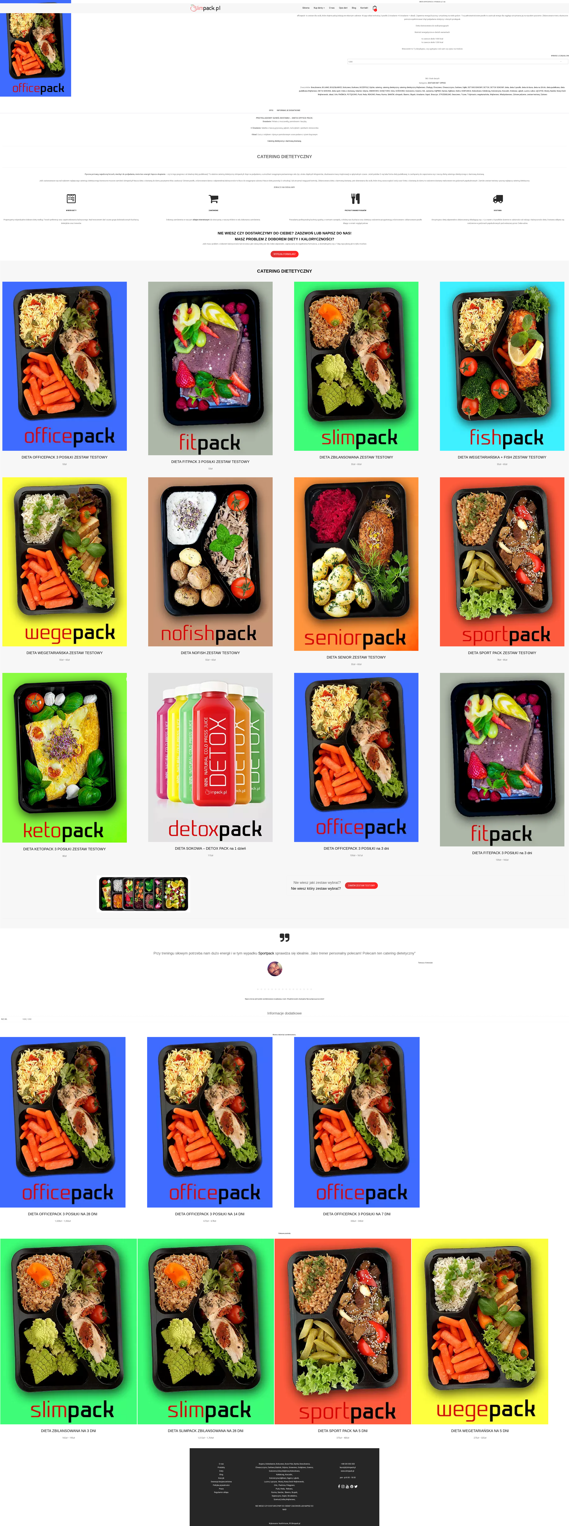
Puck (359, 107)
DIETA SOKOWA (323, 103)
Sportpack (265, 1084)
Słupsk (412, 107)
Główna (306, 8)
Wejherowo (494, 107)
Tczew (463, 107)
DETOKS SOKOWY (476, 100)
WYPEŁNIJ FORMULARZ (284, 385)
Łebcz (533, 103)
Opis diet (344, 8)
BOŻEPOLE (363, 100)
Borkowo (354, 100)
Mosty (547, 103)
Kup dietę (319, 8)
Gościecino (409, 103)
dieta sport (335, 103)
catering (377, 100)
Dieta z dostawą (347, 103)
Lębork (521, 103)
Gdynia (365, 103)
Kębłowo (451, 103)
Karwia (444, 103)
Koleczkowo (477, 103)
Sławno (406, 107)
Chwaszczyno (450, 100)
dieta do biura (528, 100)
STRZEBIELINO (445, 107)
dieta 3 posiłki (516, 100)
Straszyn (434, 107)
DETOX (487, 100)
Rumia (383, 107)
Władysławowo (506, 107)
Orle (335, 107)
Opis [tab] (271, 123)
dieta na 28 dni (541, 100)
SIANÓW (390, 107)
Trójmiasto (471, 107)
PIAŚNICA (342, 107)
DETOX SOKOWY (498, 100)
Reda (364, 107)
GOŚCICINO (399, 103)
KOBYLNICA (466, 103)
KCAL (297, 59)
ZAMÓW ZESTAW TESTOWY (361, 1016)
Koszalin (506, 103)
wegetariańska (483, 107)
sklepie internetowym (201, 350)
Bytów (371, 100)
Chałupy (430, 100)
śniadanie (420, 107)
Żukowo (544, 107)
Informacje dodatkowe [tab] (288, 123)
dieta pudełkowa (554, 100)
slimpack (398, 107)
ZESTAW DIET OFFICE (437, 95)
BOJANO (324, 100)
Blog (354, 8)
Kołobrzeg (487, 103)
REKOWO (371, 107)
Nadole (554, 103)
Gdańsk (358, 103)
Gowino (418, 103)
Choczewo (438, 100)
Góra (392, 103)
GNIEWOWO (373, 103)
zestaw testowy (534, 107)
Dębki (466, 100)
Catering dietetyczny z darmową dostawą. (284, 153)
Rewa (378, 107)
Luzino (527, 103)
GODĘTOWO (384, 103)
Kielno (458, 103)
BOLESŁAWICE (335, 100)
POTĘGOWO (351, 107)
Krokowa (514, 103)
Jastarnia (429, 103)
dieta (508, 100)
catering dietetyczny (390, 100)
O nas (332, 8)
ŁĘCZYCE (540, 103)
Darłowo (460, 100)
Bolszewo (346, 100)
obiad (330, 107)
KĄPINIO (437, 103)
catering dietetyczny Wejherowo (413, 100)
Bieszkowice (315, 100)
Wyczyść (350, 68)
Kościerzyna (497, 103)
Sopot (427, 107)
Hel (423, 103)
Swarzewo (455, 107)
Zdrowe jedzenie (520, 107)
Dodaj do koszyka (550, 81)
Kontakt (364, 8)
